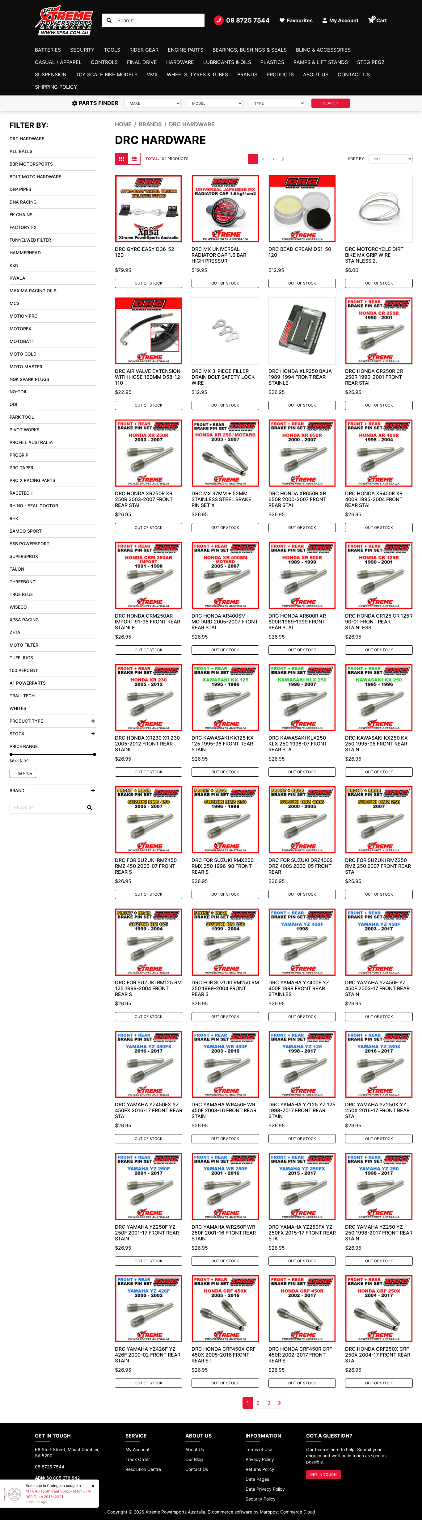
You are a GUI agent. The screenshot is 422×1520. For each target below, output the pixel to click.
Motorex (20, 328)
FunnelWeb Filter (30, 240)
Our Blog (194, 1459)
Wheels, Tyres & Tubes (197, 74)
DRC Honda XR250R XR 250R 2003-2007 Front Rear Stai (144, 499)
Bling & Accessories (323, 50)
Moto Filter (24, 645)
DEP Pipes (20, 189)
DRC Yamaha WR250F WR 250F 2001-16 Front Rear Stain (224, 1233)
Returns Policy (260, 1469)
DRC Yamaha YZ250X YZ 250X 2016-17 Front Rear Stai (377, 1110)
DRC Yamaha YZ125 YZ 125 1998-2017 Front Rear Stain (301, 1110)
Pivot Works (25, 429)
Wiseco (18, 607)
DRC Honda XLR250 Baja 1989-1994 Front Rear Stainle (300, 377)
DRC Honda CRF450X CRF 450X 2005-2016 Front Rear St (223, 1355)
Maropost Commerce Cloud (287, 1511)
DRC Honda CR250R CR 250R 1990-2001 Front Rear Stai (374, 377)
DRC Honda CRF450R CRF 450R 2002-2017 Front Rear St (300, 1355)
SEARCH (330, 103)
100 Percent (24, 670)
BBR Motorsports (31, 164)
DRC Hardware (27, 138)
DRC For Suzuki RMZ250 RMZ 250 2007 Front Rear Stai (378, 866)
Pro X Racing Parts (32, 480)
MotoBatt (22, 341)
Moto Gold (23, 354)
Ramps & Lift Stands (320, 62)
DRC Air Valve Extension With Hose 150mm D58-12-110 (148, 377)
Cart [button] (380, 19)
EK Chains (21, 214)
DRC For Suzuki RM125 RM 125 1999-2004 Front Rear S (148, 988)
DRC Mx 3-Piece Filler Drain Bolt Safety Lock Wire (223, 377)
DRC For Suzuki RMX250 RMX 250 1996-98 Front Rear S (223, 866)
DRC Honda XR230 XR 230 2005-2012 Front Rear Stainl (147, 744)
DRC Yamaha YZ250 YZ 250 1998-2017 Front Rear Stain (378, 1233)
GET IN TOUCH (323, 1474)
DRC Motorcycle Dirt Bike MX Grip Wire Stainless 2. (374, 255)
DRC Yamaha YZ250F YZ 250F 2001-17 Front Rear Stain (147, 1233)
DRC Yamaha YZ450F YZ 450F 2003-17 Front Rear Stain (377, 988)
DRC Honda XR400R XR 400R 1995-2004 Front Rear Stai (374, 499)
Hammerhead (25, 252)
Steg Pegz (371, 62)
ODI (13, 404)
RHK (14, 518)
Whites (18, 708)
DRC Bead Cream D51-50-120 (300, 252)
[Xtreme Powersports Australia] (64, 20)
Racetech (21, 493)
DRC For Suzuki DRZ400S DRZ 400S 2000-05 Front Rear (300, 866)
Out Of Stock (148, 283)
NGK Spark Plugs (29, 379)
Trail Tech (22, 695)
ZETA (15, 632)
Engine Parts (185, 50)
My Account (137, 1449)
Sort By (356, 158)
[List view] (134, 159)
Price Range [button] (24, 746)
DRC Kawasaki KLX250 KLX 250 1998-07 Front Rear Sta (297, 744)
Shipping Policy (56, 87)
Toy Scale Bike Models (106, 74)
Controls (104, 62)
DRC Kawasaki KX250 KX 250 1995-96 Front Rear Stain (376, 744)
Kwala (17, 278)
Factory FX (23, 227)
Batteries (48, 50)
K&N (14, 265)
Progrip (19, 455)
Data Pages (257, 1479)
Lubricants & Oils (227, 62)
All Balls (21, 151)
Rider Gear (143, 50)
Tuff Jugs (21, 657)
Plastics (272, 62)
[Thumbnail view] (121, 159)
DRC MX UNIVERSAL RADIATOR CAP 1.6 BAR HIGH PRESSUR (219, 255)
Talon (17, 569)
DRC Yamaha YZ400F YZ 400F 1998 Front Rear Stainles (298, 988)
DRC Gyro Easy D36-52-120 (145, 252)
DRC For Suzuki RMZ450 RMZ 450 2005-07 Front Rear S (146, 866)
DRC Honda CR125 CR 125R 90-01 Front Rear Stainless (378, 622)
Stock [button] (17, 733)
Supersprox (24, 556)
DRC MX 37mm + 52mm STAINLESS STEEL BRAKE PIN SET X (221, 499)
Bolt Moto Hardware (35, 176)
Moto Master (26, 366)
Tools (112, 50)
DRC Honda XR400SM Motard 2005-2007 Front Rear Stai (225, 622)
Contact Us (354, 74)
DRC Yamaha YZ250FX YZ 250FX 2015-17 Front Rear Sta (302, 1233)
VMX (152, 74)
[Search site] (109, 20)
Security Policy (261, 1498)
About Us (315, 74)
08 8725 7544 (248, 20)
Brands (247, 74)
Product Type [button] (26, 721)
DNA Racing (23, 202)
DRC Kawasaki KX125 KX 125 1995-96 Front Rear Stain (223, 744)
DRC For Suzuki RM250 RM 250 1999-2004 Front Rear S (225, 988)
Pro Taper (21, 467)
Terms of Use (259, 1449)
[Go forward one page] (283, 159)
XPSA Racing (24, 619)
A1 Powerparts (28, 683)
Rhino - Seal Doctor (34, 505)
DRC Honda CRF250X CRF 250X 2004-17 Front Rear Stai (377, 1355)
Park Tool (22, 417)
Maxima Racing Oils (33, 290)
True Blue (21, 594)
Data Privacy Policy (265, 1489)
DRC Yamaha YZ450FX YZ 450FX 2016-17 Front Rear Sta (148, 1110)
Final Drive (142, 62)
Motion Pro (24, 316)
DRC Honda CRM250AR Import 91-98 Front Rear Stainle (147, 622)
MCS (14, 303)
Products (280, 74)
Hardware (180, 62)
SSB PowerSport (29, 543)
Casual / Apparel (58, 62)
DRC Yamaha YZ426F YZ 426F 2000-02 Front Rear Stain (147, 1355)
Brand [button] (17, 790)
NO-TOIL (18, 391)
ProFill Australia (31, 442)
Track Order (137, 1459)
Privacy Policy (260, 1459)
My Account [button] (343, 20)
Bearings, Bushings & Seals (250, 50)
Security (82, 50)
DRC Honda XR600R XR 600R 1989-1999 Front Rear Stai (297, 622)
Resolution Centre (143, 1469)
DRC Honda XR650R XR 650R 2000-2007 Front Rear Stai (297, 499)
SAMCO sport (26, 531)
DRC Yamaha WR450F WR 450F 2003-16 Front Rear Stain (224, 1110)
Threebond (23, 581)
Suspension (50, 74)
